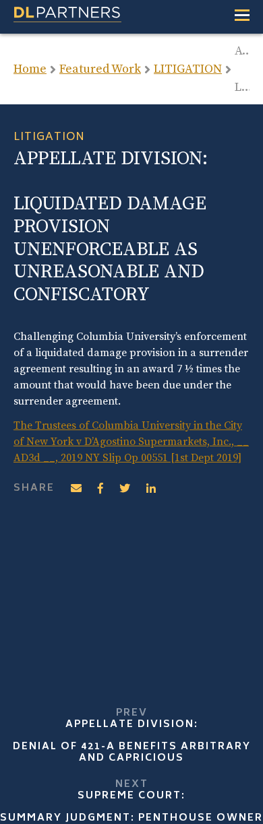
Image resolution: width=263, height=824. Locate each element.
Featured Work (100, 69)
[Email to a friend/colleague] (76, 488)
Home (30, 69)
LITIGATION (188, 69)
